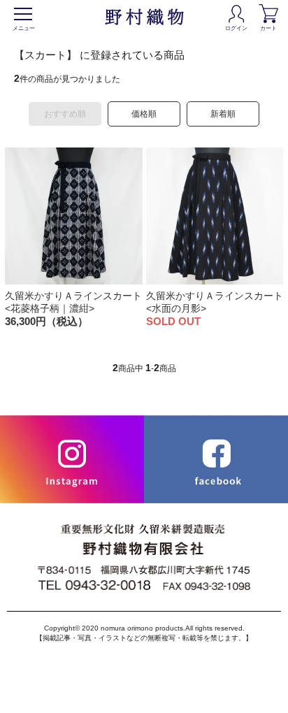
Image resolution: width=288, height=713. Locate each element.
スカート (144, 16)
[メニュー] (23, 13)
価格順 (144, 114)
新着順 (223, 114)
